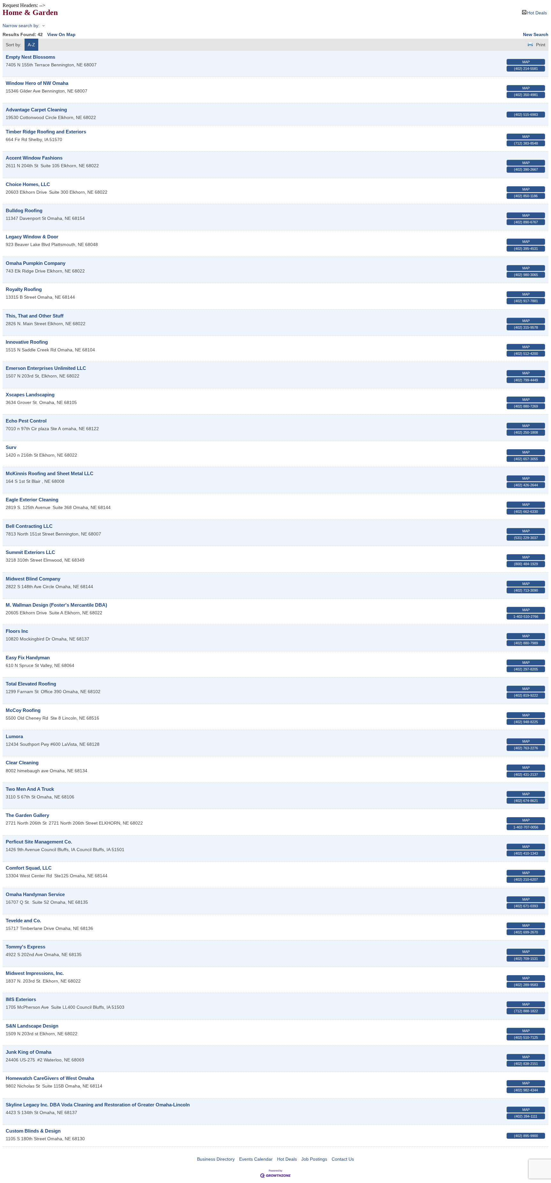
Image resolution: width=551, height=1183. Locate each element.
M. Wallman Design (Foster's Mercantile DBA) (56, 605)
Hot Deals (537, 12)
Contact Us (343, 1159)
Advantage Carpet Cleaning (36, 109)
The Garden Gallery (27, 815)
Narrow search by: (21, 25)
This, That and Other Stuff (34, 315)
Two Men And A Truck (30, 789)
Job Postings (314, 1159)
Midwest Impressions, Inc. (35, 973)
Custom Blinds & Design (33, 1131)
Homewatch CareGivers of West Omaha (50, 1078)
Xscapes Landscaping (30, 394)
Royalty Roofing (24, 289)
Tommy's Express (25, 946)
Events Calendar (256, 1159)
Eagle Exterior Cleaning (32, 499)
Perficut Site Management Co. (39, 841)
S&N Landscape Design (32, 1026)
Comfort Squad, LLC (29, 868)
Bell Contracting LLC (29, 526)
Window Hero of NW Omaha (37, 83)
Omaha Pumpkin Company (35, 263)
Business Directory (216, 1159)
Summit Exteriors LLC (30, 552)
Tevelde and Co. (23, 920)
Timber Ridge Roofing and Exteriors (46, 131)
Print (540, 44)
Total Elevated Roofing (31, 683)
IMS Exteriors (21, 999)
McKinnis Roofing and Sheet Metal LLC (49, 473)
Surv (11, 447)
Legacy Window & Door (32, 236)
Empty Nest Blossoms (30, 57)
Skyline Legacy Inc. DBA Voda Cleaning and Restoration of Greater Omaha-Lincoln (98, 1104)
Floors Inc (17, 631)
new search (535, 34)
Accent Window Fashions (34, 158)
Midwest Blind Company (33, 578)
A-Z (31, 44)
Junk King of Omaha (28, 1052)
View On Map (61, 34)
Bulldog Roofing (24, 210)
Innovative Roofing (27, 342)
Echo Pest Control (26, 420)
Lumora (14, 736)
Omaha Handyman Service (35, 894)
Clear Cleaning (22, 762)
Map (526, 62)
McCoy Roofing (23, 710)
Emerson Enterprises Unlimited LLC (46, 368)
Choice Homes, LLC (28, 184)
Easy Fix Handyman (28, 657)
